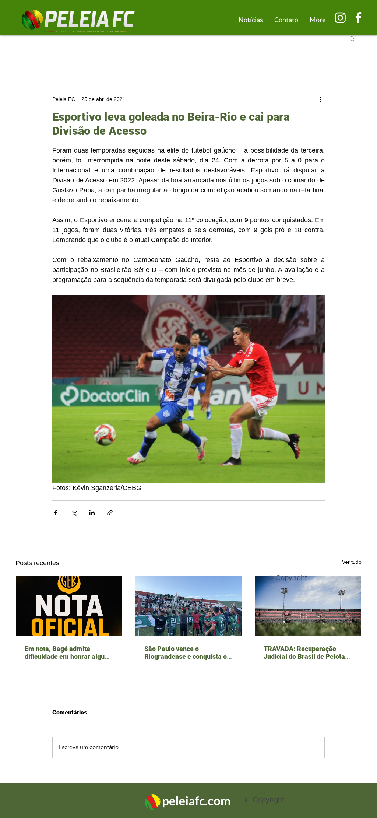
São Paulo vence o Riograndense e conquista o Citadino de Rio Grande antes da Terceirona (187, 652)
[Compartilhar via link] (109, 512)
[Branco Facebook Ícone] (358, 17)
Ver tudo (352, 562)
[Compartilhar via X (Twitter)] (73, 512)
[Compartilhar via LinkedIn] (91, 512)
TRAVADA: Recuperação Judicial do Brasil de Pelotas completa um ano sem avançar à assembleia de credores (306, 652)
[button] (352, 38)
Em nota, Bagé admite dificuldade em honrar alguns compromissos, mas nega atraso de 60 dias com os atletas (68, 652)
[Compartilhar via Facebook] (55, 512)
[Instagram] (340, 17)
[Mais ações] (320, 99)
